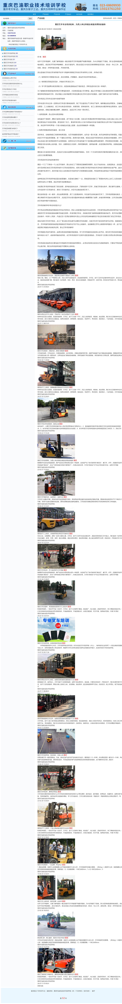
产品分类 (57, 14)
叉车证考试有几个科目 (9, 89)
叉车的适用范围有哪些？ (10, 117)
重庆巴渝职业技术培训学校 (46, 285)
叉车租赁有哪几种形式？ (10, 128)
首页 (34, 14)
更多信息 (40, 986)
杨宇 (93, 991)
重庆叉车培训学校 (9, 53)
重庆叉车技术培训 (9, 56)
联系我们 (91, 14)
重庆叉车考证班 (9, 63)
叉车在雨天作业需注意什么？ (11, 123)
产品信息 (46, 14)
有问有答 (79, 14)
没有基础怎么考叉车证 (9, 78)
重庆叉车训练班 (9, 66)
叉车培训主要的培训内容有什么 (12, 84)
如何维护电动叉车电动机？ (10, 134)
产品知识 (68, 14)
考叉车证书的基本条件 (9, 100)
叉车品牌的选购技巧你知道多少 (12, 112)
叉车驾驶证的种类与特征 (10, 95)
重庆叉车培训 (8, 59)
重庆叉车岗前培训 (9, 69)
